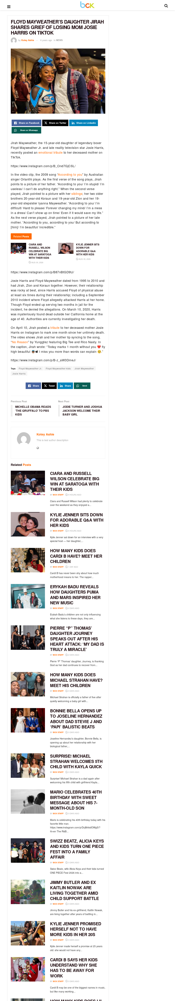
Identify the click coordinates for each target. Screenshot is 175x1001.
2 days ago (73, 608)
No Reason (20, 342)
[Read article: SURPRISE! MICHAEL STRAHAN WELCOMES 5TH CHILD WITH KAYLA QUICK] (28, 765)
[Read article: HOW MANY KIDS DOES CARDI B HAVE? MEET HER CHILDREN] (28, 560)
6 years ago (46, 40)
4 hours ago (74, 494)
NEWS (59, 40)
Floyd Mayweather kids (58, 368)
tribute (55, 327)
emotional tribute (50, 152)
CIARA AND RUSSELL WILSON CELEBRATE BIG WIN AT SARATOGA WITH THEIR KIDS (74, 481)
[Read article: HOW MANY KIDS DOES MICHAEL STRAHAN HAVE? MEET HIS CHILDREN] (28, 684)
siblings (76, 193)
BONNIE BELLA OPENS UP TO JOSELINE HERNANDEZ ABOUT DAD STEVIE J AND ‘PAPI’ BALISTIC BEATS (76, 719)
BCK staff (58, 494)
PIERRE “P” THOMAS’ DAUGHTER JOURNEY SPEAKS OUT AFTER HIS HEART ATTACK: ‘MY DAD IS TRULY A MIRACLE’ (77, 638)
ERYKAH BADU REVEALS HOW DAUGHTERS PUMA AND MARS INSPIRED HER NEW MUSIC (75, 595)
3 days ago (73, 690)
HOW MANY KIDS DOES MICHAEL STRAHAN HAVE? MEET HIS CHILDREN (76, 680)
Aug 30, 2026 (37, 262)
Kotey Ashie (27, 40)
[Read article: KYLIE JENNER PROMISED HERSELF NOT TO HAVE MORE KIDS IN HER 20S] (28, 933)
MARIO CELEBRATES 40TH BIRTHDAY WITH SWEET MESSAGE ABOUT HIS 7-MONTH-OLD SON (76, 800)
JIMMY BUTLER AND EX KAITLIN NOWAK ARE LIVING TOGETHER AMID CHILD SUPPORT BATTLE (74, 890)
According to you (70, 174)
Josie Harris (19, 373)
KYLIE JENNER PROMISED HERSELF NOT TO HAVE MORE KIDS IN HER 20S (75, 929)
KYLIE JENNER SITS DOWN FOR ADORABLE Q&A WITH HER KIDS (76, 520)
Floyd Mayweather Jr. (30, 368)
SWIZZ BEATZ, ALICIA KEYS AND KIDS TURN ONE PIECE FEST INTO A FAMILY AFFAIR (77, 849)
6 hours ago (74, 530)
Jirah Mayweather (84, 368)
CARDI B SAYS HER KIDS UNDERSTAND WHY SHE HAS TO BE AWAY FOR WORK (74, 968)
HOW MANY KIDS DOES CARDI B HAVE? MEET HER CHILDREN (76, 556)
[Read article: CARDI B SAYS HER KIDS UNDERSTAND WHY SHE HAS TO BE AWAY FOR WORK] (28, 969)
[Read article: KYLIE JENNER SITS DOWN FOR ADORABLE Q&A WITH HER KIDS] (28, 524)
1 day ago (73, 566)
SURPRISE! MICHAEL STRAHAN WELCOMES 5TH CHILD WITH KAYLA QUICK (76, 761)
